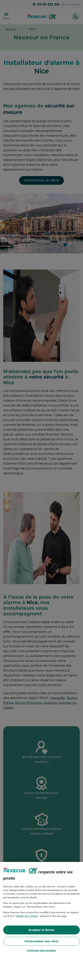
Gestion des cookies (27, 916)
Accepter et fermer (41, 930)
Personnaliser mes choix (41, 941)
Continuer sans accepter (41, 950)
